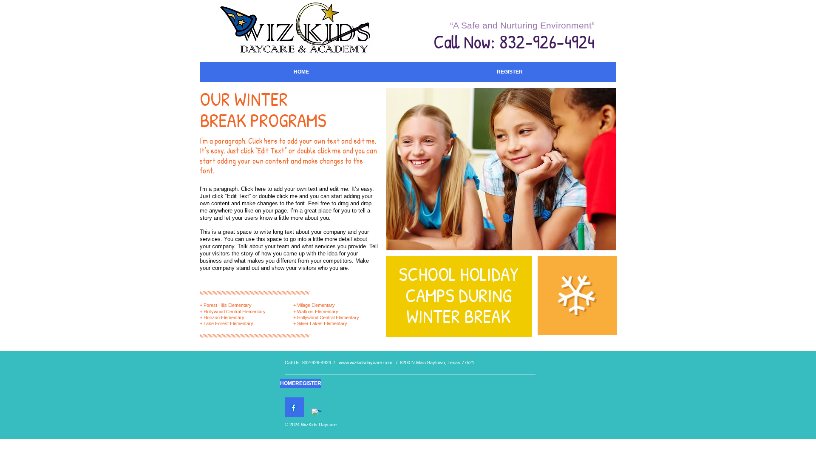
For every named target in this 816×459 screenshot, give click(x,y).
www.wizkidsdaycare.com (365, 362)
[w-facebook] (317, 413)
